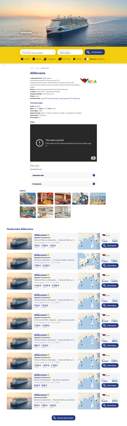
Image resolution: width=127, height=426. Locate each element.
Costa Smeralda (53, 98)
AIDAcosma (40, 234)
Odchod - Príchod (65, 51)
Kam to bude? (26, 51)
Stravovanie (36, 184)
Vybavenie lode (38, 175)
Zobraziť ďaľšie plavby (65, 418)
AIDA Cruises (47, 78)
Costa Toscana (63, 98)
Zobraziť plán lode (36, 169)
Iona (42, 98)
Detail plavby (111, 246)
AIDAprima (76, 98)
